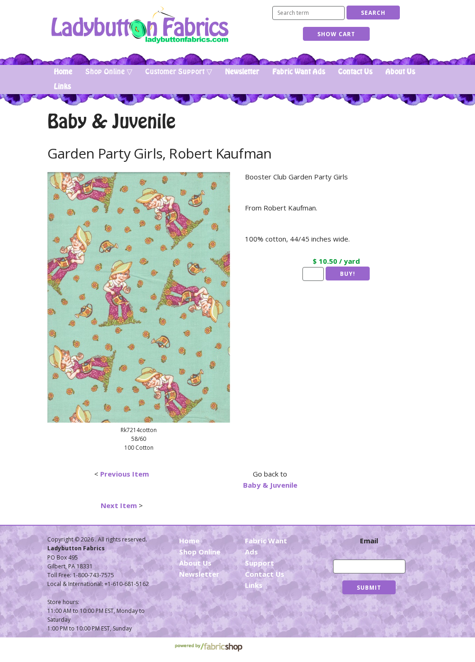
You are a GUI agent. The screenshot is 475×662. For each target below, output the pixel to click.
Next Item (119, 505)
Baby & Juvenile (270, 485)
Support (259, 562)
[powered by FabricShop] (208, 647)
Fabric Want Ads (298, 72)
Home (63, 72)
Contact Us (355, 72)
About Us (400, 72)
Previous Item (124, 473)
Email (369, 540)
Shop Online (199, 551)
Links (62, 86)
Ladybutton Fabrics (139, 25)
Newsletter (242, 72)
